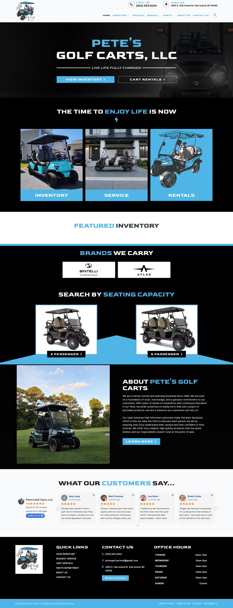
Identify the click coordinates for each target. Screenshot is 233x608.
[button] (128, 15)
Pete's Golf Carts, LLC (39, 499)
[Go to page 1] (137, 525)
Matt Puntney (194, 496)
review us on (34, 515)
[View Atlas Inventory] (144, 270)
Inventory (51, 195)
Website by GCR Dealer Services (59, 603)
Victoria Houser (77, 496)
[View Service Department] (116, 159)
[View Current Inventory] (51, 159)
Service (116, 195)
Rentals (181, 195)
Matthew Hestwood (119, 496)
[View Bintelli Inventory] (89, 270)
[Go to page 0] (135, 525)
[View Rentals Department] (181, 159)
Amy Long (153, 496)
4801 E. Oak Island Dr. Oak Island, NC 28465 (194, 5)
